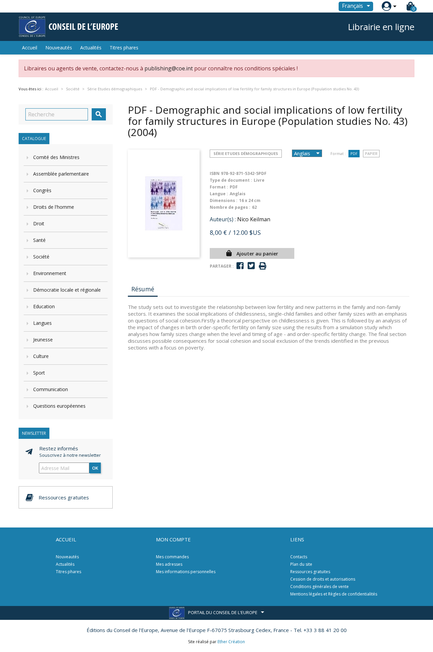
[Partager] (240, 266)
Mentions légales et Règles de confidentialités (333, 594)
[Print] (262, 266)
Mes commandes (172, 557)
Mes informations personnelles (185, 572)
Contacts (298, 557)
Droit (38, 223)
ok (95, 468)
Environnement (49, 273)
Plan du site (301, 564)
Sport (39, 372)
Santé (39, 240)
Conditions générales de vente (319, 586)
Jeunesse (43, 339)
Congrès (42, 190)
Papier (371, 153)
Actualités (90, 47)
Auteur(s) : (223, 219)
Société (41, 256)
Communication (50, 389)
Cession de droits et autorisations (322, 579)
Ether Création (231, 642)
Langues (42, 323)
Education (44, 306)
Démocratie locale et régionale (67, 290)
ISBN (215, 173)
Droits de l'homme (53, 207)
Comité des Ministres (56, 157)
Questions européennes (59, 406)
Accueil (29, 47)
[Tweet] (251, 266)
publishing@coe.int (168, 68)
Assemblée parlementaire (61, 174)
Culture (41, 356)
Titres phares (124, 47)
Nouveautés (58, 47)
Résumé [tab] (142, 289)
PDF (354, 153)
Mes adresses (169, 564)
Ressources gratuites (310, 572)
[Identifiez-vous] (386, 6)
